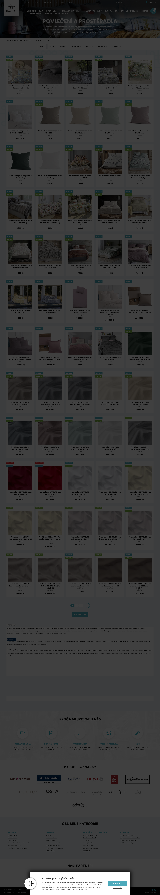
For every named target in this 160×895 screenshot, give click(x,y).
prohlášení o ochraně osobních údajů (53, 889)
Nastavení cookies (117, 888)
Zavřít (104, 11)
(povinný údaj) (66, 23)
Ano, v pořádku (117, 883)
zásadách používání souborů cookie (77, 889)
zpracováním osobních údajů (93, 46)
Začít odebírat (93, 51)
